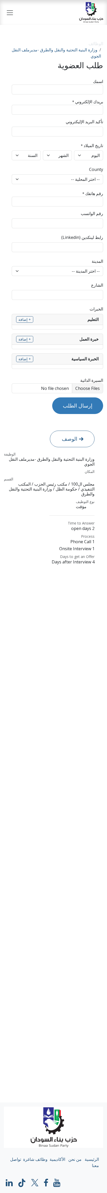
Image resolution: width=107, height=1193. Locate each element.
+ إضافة (24, 319)
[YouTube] (56, 1183)
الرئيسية (92, 1159)
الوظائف (96, 43)
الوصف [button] (70, 438)
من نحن (75, 1159)
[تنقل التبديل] (10, 12)
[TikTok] (22, 1183)
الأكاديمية (57, 1159)
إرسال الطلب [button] (77, 405)
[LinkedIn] (9, 1183)
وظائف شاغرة (35, 1159)
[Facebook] (46, 1183)
